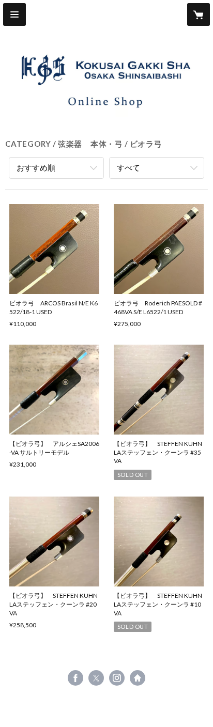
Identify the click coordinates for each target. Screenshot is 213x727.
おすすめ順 (36, 167)
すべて (128, 167)
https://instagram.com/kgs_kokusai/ (117, 678)
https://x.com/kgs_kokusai (96, 678)
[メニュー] (14, 14)
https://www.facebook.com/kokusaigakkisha (75, 678)
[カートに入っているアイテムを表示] (198, 14)
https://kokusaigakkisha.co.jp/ (137, 678)
